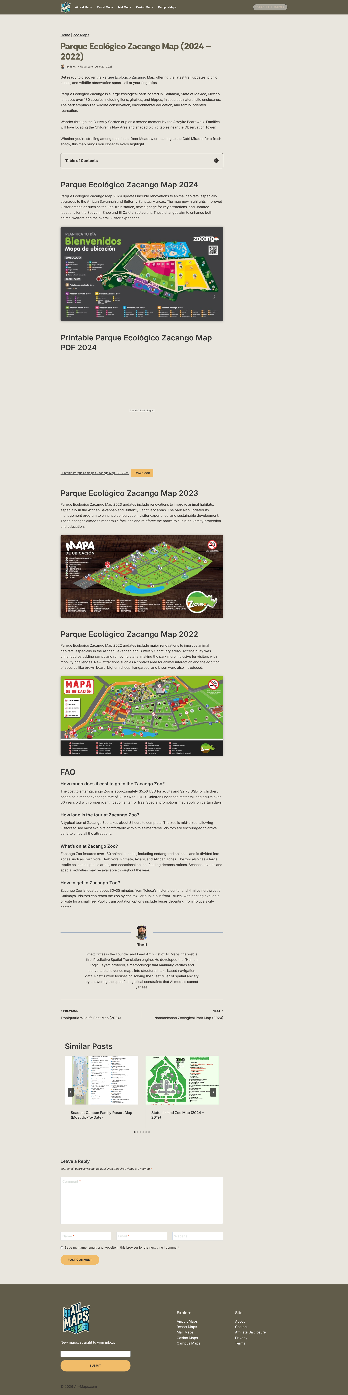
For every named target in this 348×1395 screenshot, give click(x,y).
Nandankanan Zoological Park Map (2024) (188, 1014)
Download (142, 473)
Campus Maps (167, 7)
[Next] (213, 1092)
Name (68, 1236)
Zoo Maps (81, 35)
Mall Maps (124, 7)
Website (180, 1236)
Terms (240, 1343)
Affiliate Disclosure (250, 1332)
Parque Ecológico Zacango (124, 77)
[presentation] (101, 1080)
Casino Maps (144, 7)
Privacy (241, 1338)
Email (124, 1236)
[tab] (135, 1132)
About (240, 1321)
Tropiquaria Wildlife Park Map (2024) (91, 1014)
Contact (241, 1327)
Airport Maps (83, 7)
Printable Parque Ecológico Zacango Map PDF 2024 (95, 473)
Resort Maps (105, 7)
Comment (71, 1181)
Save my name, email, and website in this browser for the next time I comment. (122, 1247)
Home (65, 35)
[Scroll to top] (342, 1382)
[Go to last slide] (71, 1092)
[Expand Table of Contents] (216, 160)
